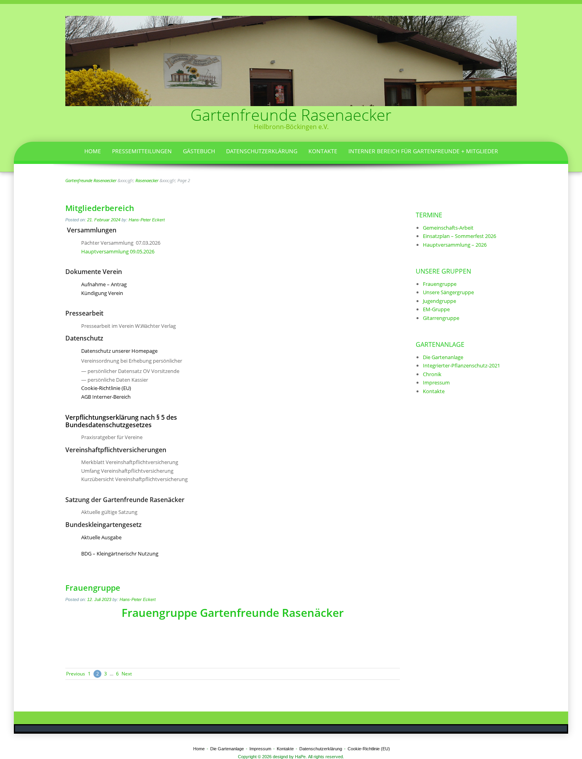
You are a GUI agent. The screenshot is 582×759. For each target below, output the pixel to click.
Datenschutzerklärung (261, 151)
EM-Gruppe (436, 309)
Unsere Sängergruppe (448, 292)
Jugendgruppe (439, 300)
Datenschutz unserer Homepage (119, 350)
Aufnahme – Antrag (104, 284)
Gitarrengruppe (441, 317)
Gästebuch (199, 151)
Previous (75, 673)
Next (127, 673)
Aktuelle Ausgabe (101, 537)
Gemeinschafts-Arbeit (448, 227)
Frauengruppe (92, 587)
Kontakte (322, 151)
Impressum (436, 382)
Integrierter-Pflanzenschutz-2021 (461, 365)
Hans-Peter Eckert (147, 219)
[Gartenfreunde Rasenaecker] (291, 60)
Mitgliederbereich (99, 208)
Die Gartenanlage (443, 357)
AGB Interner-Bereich (106, 396)
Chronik (432, 374)
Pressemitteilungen (142, 151)
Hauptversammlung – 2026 (455, 244)
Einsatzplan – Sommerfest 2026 (459, 236)
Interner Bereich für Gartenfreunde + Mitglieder (423, 151)
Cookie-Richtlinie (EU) (106, 388)
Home (92, 151)
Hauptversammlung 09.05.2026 (117, 251)
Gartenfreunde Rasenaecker (291, 115)
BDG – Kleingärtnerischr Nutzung (119, 553)
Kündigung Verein (102, 293)
